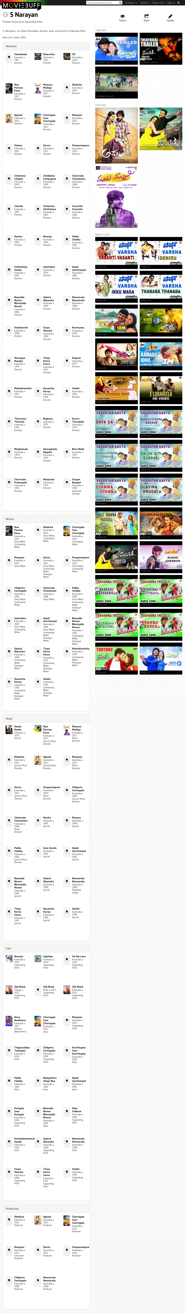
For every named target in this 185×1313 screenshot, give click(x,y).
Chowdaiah (20, 54)
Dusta (46, 145)
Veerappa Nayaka (19, 359)
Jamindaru (49, 266)
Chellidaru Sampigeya (49, 177)
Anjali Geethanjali (79, 268)
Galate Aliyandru (48, 299)
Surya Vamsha (47, 329)
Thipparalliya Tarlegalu (22, 1049)
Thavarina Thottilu (20, 420)
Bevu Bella (78, 449)
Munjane (77, 115)
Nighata (48, 418)
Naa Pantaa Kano (18, 87)
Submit (143, 2)
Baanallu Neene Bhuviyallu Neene (20, 302)
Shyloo (18, 145)
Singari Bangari (76, 481)
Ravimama (78, 327)
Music (9, 718)
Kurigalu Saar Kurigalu (19, 1111)
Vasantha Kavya (48, 390)
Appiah (18, 115)
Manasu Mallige (47, 86)
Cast (8, 948)
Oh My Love (79, 956)
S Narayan (24, 14)
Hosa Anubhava (20, 1018)
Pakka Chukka (76, 238)
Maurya (47, 236)
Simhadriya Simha (20, 268)
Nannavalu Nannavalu (78, 299)
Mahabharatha (23, 388)
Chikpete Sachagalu (20, 589)
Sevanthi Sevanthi (77, 207)
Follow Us (157, 2)
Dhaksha (77, 84)
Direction (11, 46)
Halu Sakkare (76, 1110)
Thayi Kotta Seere (46, 361)
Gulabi (75, 388)
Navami (18, 956)
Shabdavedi (21, 327)
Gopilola (48, 956)
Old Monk (19, 986)
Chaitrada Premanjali (20, 481)
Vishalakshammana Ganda (25, 1140)
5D (73, 54)
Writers (10, 519)
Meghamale (21, 449)
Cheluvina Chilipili (20, 177)
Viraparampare (80, 145)
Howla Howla (17, 728)
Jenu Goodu (50, 848)
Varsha (18, 236)
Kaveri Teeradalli (78, 420)
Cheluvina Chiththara (49, 207)
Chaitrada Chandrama (78, 177)
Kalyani (76, 358)
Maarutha (49, 54)
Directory (130, 2)
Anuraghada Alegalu (50, 450)
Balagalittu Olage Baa (50, 1079)
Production (12, 1208)
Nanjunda (48, 479)
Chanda (18, 206)
